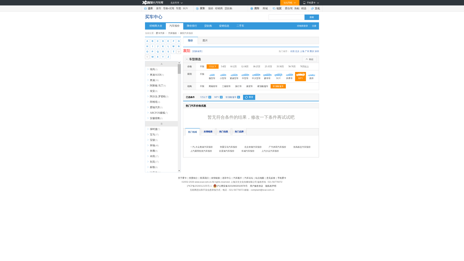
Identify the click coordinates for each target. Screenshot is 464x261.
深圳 (317, 51)
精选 (303, 8)
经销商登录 (302, 26)
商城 (265, 8)
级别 (189, 74)
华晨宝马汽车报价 (228, 147)
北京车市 (175, 2)
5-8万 (223, 66)
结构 (189, 86)
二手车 (240, 25)
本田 (154, 156)
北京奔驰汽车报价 (253, 147)
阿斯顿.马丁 (158, 85)
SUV (185, 8)
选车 (150, 8)
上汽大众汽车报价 (270, 151)
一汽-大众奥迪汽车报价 (201, 147)
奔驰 (154, 145)
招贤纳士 (193, 178)
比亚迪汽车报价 (226, 151)
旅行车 (238, 86)
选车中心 (226, 178)
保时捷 (155, 129)
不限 (202, 66)
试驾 (171, 8)
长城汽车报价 (247, 151)
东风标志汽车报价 (302, 147)
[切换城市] (197, 51)
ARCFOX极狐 (159, 112)
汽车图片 (237, 178)
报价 (210, 8)
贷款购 (228, 8)
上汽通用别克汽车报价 (201, 151)
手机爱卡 (281, 178)
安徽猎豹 (156, 118)
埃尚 (154, 69)
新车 (158, 8)
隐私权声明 (270, 186)
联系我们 (204, 178)
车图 (178, 8)
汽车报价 (174, 25)
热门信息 (223, 131)
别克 (154, 161)
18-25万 (256, 66)
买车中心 (153, 16)
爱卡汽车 (160, 33)
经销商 (219, 8)
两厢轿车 (213, 86)
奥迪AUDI (157, 74)
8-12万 (234, 66)
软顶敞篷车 (278, 86)
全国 (292, 51)
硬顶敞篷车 (262, 86)
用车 (256, 8)
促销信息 (224, 25)
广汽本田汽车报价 (277, 147)
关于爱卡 (182, 178)
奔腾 (154, 151)
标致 (154, 167)
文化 (317, 8)
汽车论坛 (248, 178)
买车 (202, 8)
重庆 (312, 51)
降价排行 (192, 25)
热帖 (296, 8)
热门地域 (192, 132)
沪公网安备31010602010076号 (232, 186)
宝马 (154, 134)
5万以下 (212, 66)
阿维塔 (155, 102)
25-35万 (268, 66)
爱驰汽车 (156, 107)
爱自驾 (289, 8)
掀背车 (249, 86)
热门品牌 (239, 131)
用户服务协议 (257, 186)
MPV (216, 97)
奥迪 (154, 80)
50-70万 (292, 66)
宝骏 (154, 140)
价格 (189, 66)
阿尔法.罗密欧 (159, 96)
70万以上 (304, 66)
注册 (314, 26)
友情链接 (208, 131)
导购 (165, 8)
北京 (297, 51)
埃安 (154, 91)
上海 (302, 51)
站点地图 (259, 178)
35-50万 (280, 66)
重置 (251, 97)
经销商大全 (156, 25)
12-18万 (244, 66)
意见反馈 (270, 178)
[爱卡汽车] (152, 2)
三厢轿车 (226, 86)
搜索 (312, 17)
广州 (307, 51)
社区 (279, 8)
